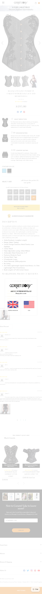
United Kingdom (13, 310)
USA (29, 310)
